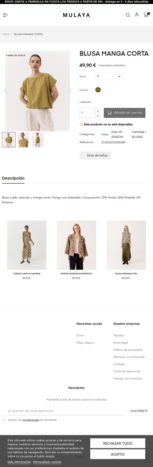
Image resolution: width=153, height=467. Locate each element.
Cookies (119, 364)
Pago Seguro (85, 342)
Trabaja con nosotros (127, 378)
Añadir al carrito (128, 112)
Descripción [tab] (13, 178)
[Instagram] (79, 430)
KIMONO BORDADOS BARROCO (76, 274)
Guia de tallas (97, 155)
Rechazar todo (117, 443)
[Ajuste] (137, 15)
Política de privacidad (127, 350)
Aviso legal (120, 342)
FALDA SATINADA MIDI (126, 274)
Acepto (118, 454)
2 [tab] (78, 291)
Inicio (104, 134)
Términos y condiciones (129, 357)
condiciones (31, 420)
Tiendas (118, 335)
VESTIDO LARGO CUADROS (26, 274)
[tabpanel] (27, 254)
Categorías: (87, 134)
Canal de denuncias (126, 371)
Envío (80, 335)
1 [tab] (74, 291)
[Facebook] (73, 430)
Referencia (86, 142)
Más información (19, 462)
